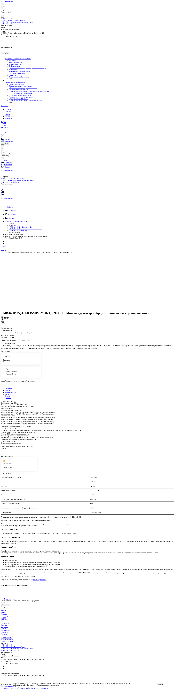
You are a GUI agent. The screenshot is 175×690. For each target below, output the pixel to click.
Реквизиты (8, 118)
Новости (8, 111)
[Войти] (2, 188)
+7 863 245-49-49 (6, 18)
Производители (6, 616)
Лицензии (8, 113)
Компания (4, 619)
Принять (160, 684)
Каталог (3, 610)
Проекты (4, 614)
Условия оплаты (6, 638)
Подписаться (6, 605)
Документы (9, 116)
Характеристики (10, 392)
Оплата (7, 396)
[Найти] (2, 16)
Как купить (9, 394)
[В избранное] (2, 320)
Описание (8, 389)
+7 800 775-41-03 (17, 22)
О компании (9, 109)
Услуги (3, 618)
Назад (12, 223)
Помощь (4, 634)
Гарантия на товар (7, 641)
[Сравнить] (2, 322)
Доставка (8, 398)
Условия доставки (7, 639)
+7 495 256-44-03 (10, 24)
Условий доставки (39, 580)
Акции (3, 612)
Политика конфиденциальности (48, 685)
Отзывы (7, 115)
